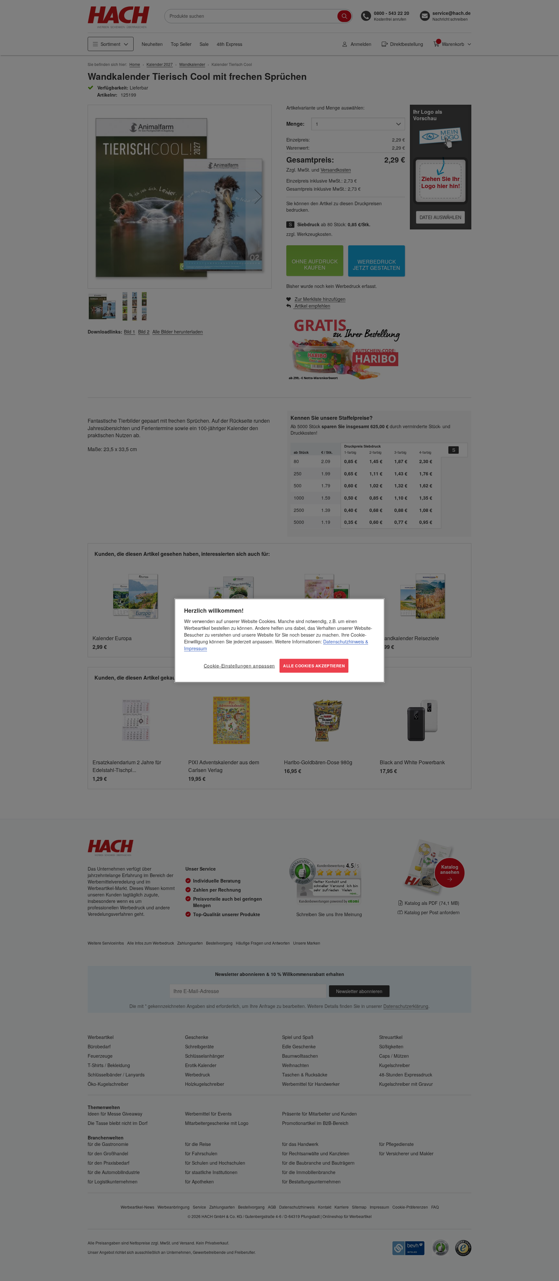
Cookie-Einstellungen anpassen (239, 665)
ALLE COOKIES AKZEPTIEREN (314, 666)
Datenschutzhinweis (343, 641)
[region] (279, 640)
